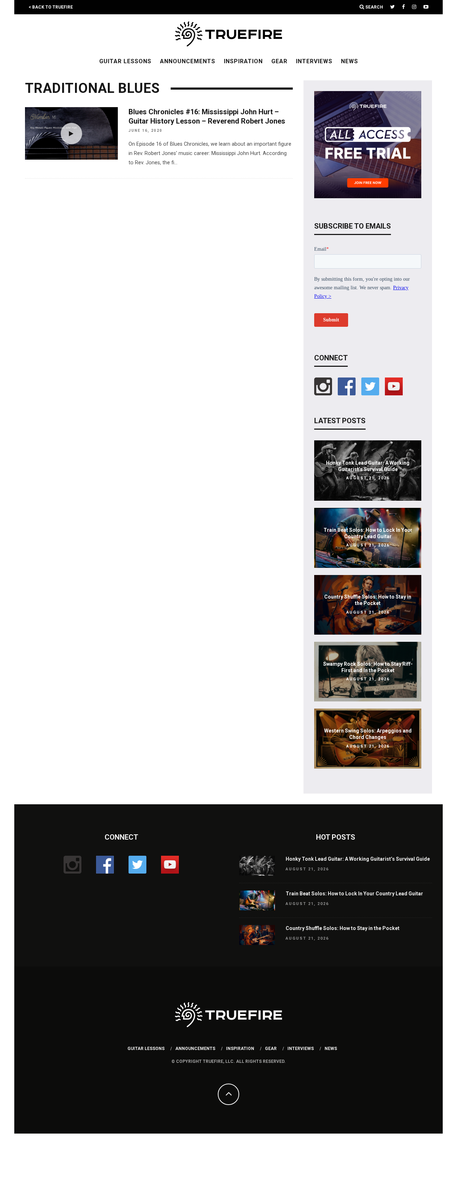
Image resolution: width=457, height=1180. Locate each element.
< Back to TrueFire (51, 7)
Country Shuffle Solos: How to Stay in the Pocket (343, 928)
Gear (279, 61)
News (349, 61)
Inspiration (243, 61)
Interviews (314, 61)
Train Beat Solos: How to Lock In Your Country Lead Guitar (354, 893)
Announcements (187, 61)
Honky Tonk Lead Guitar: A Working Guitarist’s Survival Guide (358, 859)
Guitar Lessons (125, 61)
